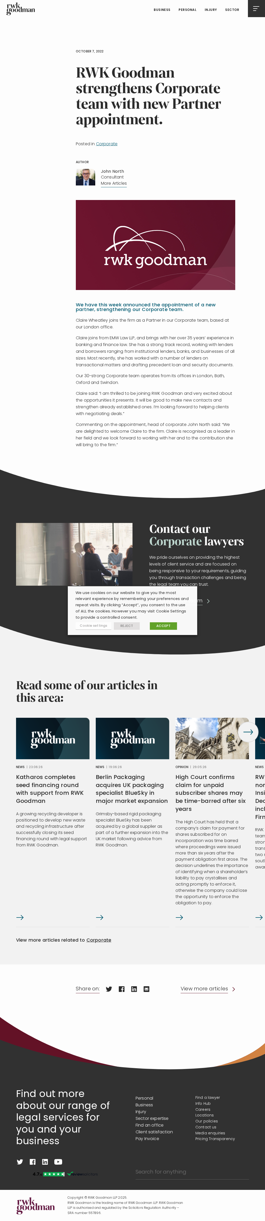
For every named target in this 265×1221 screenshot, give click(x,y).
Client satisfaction (154, 1132)
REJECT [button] (126, 626)
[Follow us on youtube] (58, 1162)
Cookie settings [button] (93, 625)
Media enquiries (210, 1133)
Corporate (106, 144)
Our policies (206, 1121)
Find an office (150, 1125)
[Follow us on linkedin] (45, 1162)
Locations (204, 1115)
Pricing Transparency (215, 1139)
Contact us (206, 1127)
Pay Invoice (147, 1139)
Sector (232, 10)
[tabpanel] (53, 822)
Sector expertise (152, 1119)
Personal (187, 10)
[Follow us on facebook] (32, 1162)
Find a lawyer (207, 1098)
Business (162, 10)
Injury (211, 10)
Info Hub (203, 1104)
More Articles (114, 184)
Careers (202, 1110)
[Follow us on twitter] (19, 1162)
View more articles (204, 989)
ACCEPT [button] (163, 626)
